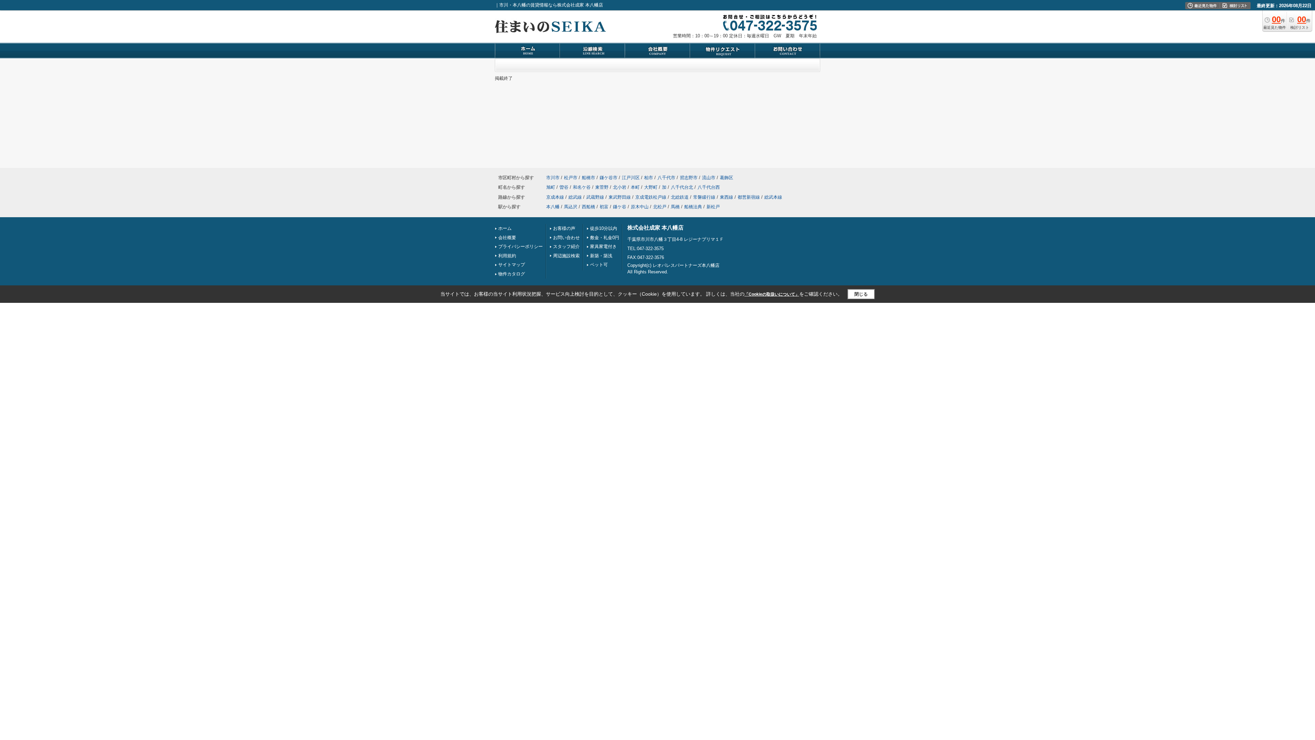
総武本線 (773, 197)
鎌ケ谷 (619, 206)
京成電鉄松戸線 (650, 197)
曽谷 (564, 187)
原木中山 (640, 206)
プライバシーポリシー (520, 246)
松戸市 (570, 177)
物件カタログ (511, 273)
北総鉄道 (680, 197)
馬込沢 (570, 206)
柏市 (648, 177)
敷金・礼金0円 (604, 237)
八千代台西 (709, 187)
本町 (635, 187)
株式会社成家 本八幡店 (655, 228)
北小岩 (619, 187)
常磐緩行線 (704, 197)
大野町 (651, 187)
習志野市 (689, 177)
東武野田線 (620, 197)
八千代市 (666, 177)
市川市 (553, 177)
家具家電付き (603, 246)
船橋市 (588, 177)
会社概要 (507, 237)
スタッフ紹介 (566, 246)
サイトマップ (511, 264)
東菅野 (602, 187)
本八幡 (553, 206)
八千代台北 (682, 187)
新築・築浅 (601, 255)
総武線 (575, 197)
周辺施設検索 (566, 255)
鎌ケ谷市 (608, 177)
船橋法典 (693, 206)
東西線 (726, 197)
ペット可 (599, 264)
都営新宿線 (749, 197)
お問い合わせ (566, 237)
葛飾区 (726, 177)
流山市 (708, 177)
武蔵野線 (595, 197)
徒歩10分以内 (603, 228)
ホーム (505, 228)
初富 (604, 206)
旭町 (550, 187)
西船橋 (588, 206)
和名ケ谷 (582, 187)
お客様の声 (564, 228)
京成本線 (555, 197)
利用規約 (507, 255)
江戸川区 (631, 177)
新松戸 (713, 206)
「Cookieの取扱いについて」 (771, 294)
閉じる (861, 294)
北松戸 (659, 206)
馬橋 (675, 206)
